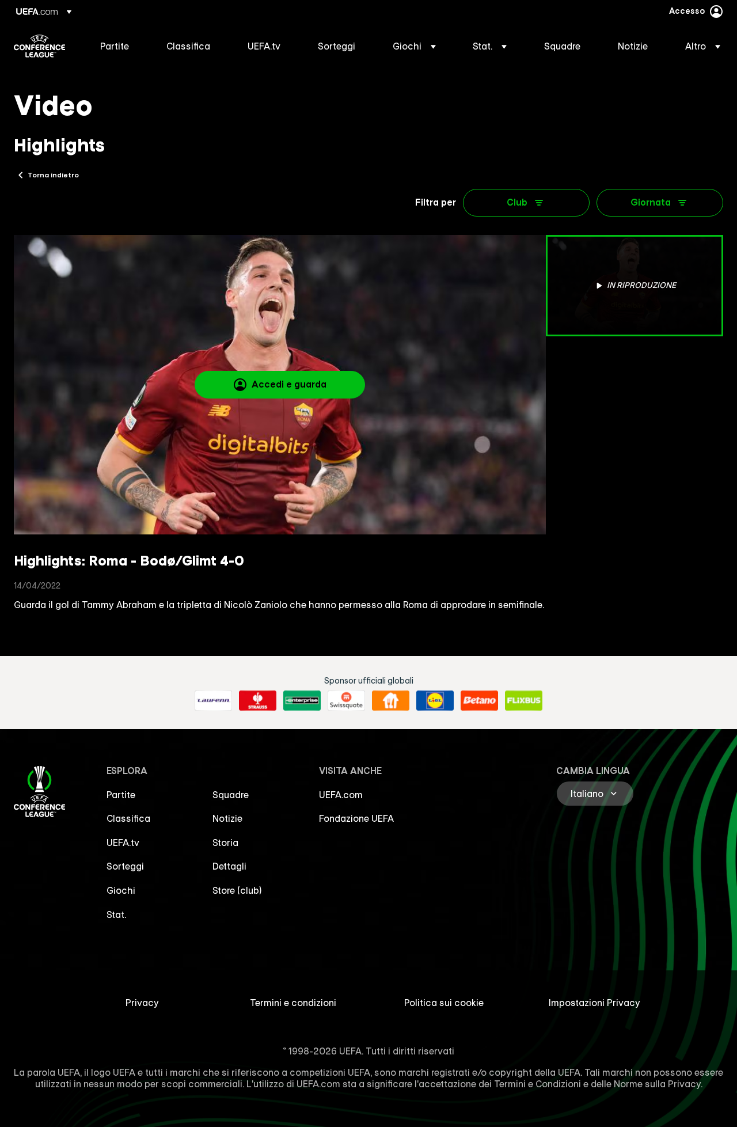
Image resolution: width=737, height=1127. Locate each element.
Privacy (142, 1002)
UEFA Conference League (39, 46)
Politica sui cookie (444, 1002)
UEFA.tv (123, 842)
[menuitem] (119, 46)
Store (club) (237, 890)
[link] (114, 46)
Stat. (116, 914)
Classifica (128, 818)
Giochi (121, 890)
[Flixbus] (523, 700)
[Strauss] (257, 700)
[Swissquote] (346, 700)
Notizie (227, 818)
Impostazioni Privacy (594, 1002)
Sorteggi (125, 866)
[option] (634, 285)
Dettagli (229, 866)
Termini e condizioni (293, 1002)
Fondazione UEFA (356, 818)
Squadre (230, 795)
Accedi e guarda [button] (289, 384)
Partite (121, 795)
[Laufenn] (213, 700)
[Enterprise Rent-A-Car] (302, 700)
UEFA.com (341, 795)
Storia (225, 842)
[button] (414, 46)
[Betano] (479, 700)
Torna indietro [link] (53, 174)
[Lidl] (435, 700)
